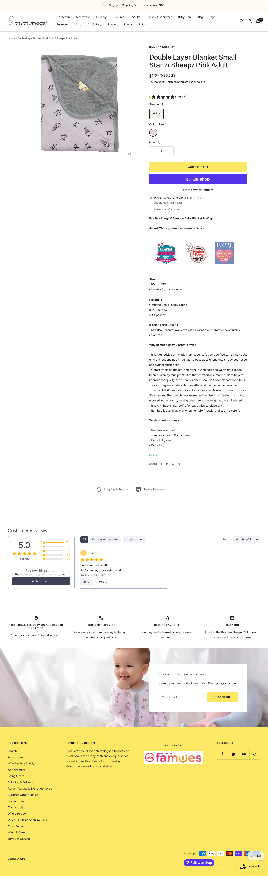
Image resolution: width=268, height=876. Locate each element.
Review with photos (105, 539)
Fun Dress (119, 17)
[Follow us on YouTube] (244, 754)
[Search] (241, 21)
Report (102, 581)
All (84, 539)
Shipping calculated (178, 82)
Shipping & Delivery (20, 782)
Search (12, 751)
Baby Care (185, 17)
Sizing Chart (16, 776)
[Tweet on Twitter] (173, 464)
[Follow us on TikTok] (254, 754)
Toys (212, 17)
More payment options (198, 190)
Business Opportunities (23, 795)
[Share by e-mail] (179, 464)
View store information (167, 209)
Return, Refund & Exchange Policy (30, 788)
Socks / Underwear (159, 17)
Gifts (78, 24)
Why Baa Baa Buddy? (22, 763)
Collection (63, 17)
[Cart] (258, 21)
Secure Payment (154, 489)
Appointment (16, 770)
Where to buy (17, 813)
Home (11, 38)
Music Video (16, 826)
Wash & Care (16, 832)
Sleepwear (83, 17)
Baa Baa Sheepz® (162, 46)
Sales (142, 24)
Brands (128, 24)
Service (112, 24)
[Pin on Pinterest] (167, 464)
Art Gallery (94, 24)
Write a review (41, 581)
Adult (156, 113)
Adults (136, 17)
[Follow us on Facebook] (222, 754)
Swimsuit (62, 24)
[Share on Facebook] (161, 464)
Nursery (101, 17)
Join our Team (17, 801)
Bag (200, 17)
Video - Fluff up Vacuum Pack (27, 820)
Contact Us (15, 807)
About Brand (16, 757)
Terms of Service (19, 839)
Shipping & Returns (116, 489)
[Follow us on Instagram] (233, 754)
